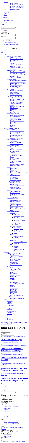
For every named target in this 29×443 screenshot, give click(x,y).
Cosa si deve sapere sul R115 (17, 6)
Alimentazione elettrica (13, 145)
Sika (8, 317)
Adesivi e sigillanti (18, 229)
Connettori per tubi (15, 116)
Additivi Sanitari (14, 158)
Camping (6, 252)
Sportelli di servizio (15, 187)
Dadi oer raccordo (14, 122)
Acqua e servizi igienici (13, 154)
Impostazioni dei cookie (10, 411)
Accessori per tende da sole (17, 194)
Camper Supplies (8, 21)
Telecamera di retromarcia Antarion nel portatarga (12, 350)
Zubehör (12, 279)
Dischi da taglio (18, 223)
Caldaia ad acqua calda (16, 135)
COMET (9, 308)
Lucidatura (16, 217)
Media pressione (14, 93)
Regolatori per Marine (16, 85)
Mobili (8, 266)
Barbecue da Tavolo (19, 283)
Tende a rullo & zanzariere (17, 185)
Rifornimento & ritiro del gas (14, 70)
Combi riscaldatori (15, 132)
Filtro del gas (10, 105)
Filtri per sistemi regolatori (17, 106)
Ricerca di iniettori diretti (16, 7)
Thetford (9, 318)
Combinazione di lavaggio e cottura (19, 172)
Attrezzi (16, 247)
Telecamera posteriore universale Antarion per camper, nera (14, 379)
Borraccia (12, 257)
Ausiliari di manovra (15, 200)
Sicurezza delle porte (15, 204)
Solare (12, 148)
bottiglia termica (14, 260)
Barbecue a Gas (14, 282)
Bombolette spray (18, 246)
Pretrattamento (17, 227)
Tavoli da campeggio (15, 269)
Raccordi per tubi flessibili (17, 115)
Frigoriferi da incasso (15, 142)
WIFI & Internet (14, 178)
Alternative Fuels (8, 20)
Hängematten (13, 273)
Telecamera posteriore (15, 180)
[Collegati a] (1, 394)
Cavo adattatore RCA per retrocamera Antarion (11, 341)
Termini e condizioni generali (11, 423)
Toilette (12, 157)
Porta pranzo (13, 262)
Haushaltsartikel (14, 288)
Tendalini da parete (15, 191)
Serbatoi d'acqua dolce (16, 161)
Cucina (9, 167)
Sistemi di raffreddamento (13, 139)
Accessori (12, 152)
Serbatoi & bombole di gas (14, 56)
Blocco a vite (17, 232)
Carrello (12, 278)
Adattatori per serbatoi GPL (17, 73)
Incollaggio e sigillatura (16, 226)
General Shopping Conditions (11, 406)
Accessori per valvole (15, 64)
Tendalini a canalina (15, 193)
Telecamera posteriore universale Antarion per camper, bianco (14, 369)
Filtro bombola (14, 108)
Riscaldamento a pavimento (17, 131)
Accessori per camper (12, 198)
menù (2, 52)
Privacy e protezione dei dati (11, 422)
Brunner (9, 302)
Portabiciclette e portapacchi (17, 208)
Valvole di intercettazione (16, 102)
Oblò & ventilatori (15, 183)
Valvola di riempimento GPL (17, 72)
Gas (5, 54)
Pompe (12, 162)
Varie (11, 126)
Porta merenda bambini (16, 265)
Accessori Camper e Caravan (11, 128)
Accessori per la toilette (16, 155)
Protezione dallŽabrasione (20, 242)
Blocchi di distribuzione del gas (18, 99)
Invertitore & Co (14, 151)
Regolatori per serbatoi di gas (17, 82)
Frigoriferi (9, 296)
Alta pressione (14, 92)
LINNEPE (10, 312)
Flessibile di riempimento (16, 90)
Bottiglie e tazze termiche (13, 253)
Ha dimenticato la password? (11, 44)
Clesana (9, 306)
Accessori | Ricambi (15, 263)
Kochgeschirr (13, 291)
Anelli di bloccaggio (15, 119)
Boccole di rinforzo (15, 123)
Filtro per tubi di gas (15, 109)
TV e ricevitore (14, 177)
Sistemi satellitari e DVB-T (17, 175)
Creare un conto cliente (10, 42)
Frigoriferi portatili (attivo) (17, 298)
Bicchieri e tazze (14, 255)
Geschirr (12, 286)
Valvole (12, 63)
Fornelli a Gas (13, 293)
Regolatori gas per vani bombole (18, 80)
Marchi (5, 299)
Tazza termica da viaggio (16, 256)
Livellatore (13, 203)
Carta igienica (13, 159)
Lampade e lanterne (15, 275)
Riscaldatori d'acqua (15, 136)
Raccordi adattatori (15, 118)
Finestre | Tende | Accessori (14, 181)
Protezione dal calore (19, 243)
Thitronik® (10, 319)
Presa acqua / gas (14, 76)
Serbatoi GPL (13, 57)
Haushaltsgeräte (14, 289)
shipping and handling (19, 441)
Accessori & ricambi (15, 77)
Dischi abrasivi (17, 219)
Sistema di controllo (15, 201)
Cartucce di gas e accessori (17, 295)
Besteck (12, 285)
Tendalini (9, 190)
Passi (11, 210)
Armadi (12, 270)
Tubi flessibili (10, 89)
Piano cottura (13, 168)
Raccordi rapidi (14, 125)
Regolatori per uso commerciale (18, 86)
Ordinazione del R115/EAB (17, 5)
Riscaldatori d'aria (14, 134)
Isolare (15, 233)
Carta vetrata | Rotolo (19, 216)
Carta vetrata (17, 214)
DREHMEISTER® (12, 311)
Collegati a (9, 39)
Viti (14, 239)
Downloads (7, 12)
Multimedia (10, 174)
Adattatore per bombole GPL (17, 74)
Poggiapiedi (13, 276)
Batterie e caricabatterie (16, 149)
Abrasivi (12, 213)
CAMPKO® (10, 305)
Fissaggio (12, 234)
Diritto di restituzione (15, 9)
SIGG (8, 315)
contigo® (9, 309)
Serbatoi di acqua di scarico (17, 164)
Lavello (12, 170)
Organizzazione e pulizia (16, 207)
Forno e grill (13, 171)
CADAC (9, 304)
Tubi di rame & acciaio (16, 95)
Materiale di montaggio (13, 113)
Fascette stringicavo (19, 236)
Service (6, 2)
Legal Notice (7, 408)
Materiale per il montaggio (13, 211)
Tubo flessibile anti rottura (17, 121)
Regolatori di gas (11, 79)
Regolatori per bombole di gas (18, 83)
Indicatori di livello (15, 66)
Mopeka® (9, 314)
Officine (12, 244)
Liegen (12, 272)
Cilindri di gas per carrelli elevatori (19, 62)
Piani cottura (13, 292)
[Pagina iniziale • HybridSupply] (5, 17)
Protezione (13, 240)
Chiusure (12, 195)
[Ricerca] (1, 29)
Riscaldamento (11, 129)
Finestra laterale (14, 184)
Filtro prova (13, 110)
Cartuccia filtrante (14, 112)
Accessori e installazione (16, 138)
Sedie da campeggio (15, 268)
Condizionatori (14, 141)
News (5, 15)
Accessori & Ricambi (15, 87)
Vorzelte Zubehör (14, 197)
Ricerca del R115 (14, 3)
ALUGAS (9, 301)
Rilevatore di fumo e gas (16, 206)
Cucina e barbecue (12, 280)
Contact (6, 13)
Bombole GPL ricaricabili (16, 59)
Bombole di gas (14, 60)
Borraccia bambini (15, 259)
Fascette (16, 237)
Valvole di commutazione (16, 100)
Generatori (13, 147)
